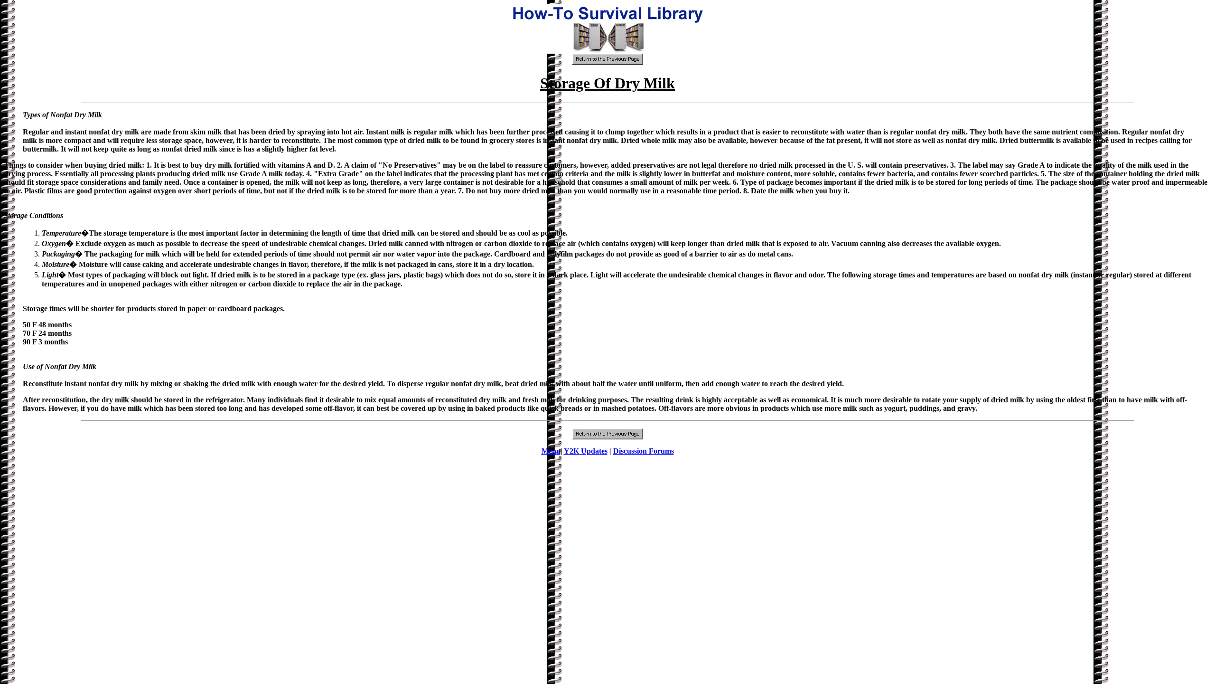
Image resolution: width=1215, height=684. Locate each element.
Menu (551, 451)
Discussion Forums (643, 451)
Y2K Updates (586, 451)
